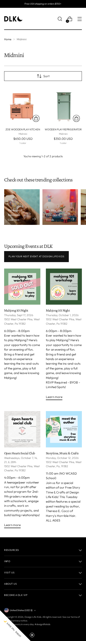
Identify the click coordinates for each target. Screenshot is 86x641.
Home (7, 39)
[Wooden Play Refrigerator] (63, 105)
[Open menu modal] (79, 19)
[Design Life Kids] (13, 19)
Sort (46, 76)
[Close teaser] (32, 635)
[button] (15, 625)
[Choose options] (36, 118)
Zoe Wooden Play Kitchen (23, 129)
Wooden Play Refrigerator (63, 129)
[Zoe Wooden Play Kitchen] (23, 105)
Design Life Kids (33, 616)
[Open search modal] (59, 19)
